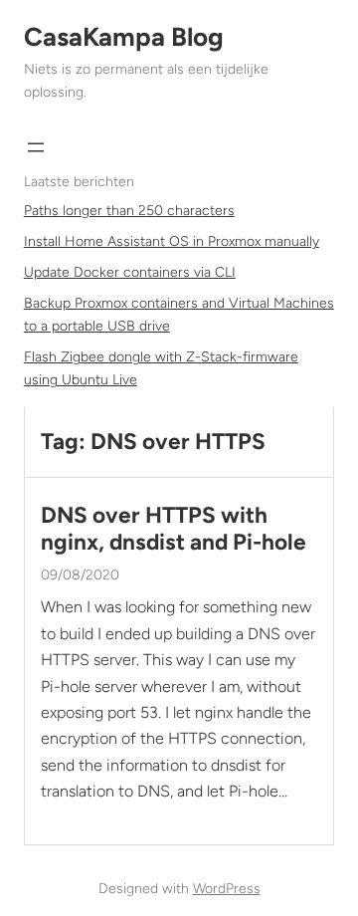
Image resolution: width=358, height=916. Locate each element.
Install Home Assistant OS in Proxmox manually (171, 241)
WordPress (227, 888)
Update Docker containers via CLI (130, 272)
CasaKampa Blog (124, 37)
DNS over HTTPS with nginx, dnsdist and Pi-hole (173, 529)
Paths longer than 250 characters (129, 210)
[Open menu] (36, 147)
